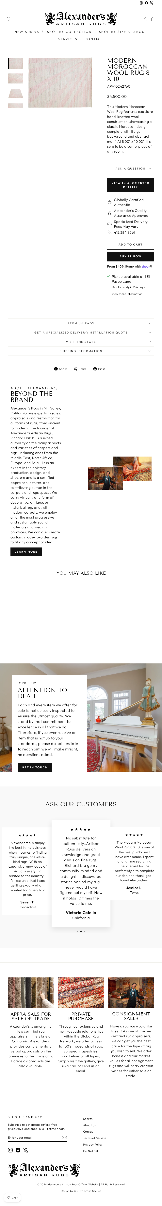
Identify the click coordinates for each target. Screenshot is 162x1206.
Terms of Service (94, 1138)
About (140, 32)
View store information (127, 294)
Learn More (26, 551)
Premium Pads (81, 323)
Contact (94, 39)
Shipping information (81, 351)
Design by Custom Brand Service (81, 1190)
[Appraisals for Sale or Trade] (31, 992)
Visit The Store (81, 342)
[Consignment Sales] (131, 992)
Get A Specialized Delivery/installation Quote (81, 332)
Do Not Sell (91, 1151)
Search (88, 1119)
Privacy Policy (93, 1144)
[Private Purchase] (81, 992)
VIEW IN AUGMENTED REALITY (131, 185)
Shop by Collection (70, 32)
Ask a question (130, 168)
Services (68, 39)
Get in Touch (35, 767)
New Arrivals (29, 32)
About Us (89, 1125)
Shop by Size (113, 32)
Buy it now (131, 256)
